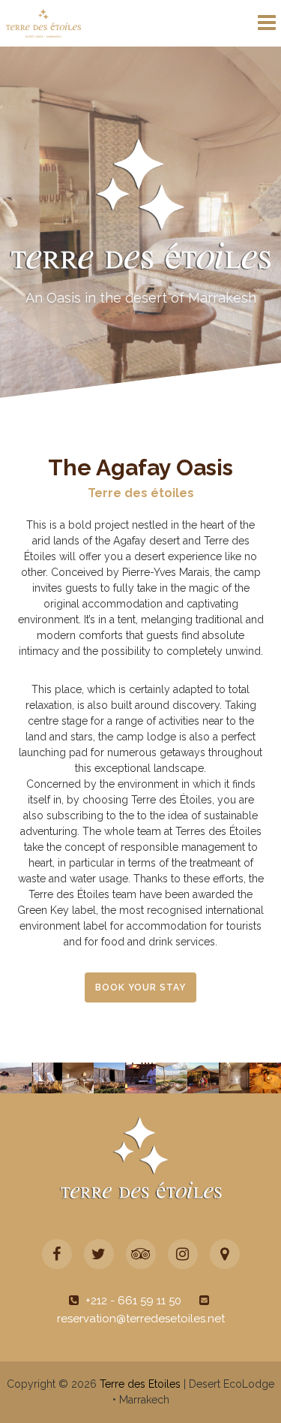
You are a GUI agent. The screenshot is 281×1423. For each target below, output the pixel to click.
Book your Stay (140, 987)
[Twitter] (99, 1254)
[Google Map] (225, 1254)
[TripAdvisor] (141, 1254)
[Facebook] (57, 1254)
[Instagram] (183, 1254)
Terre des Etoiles (140, 1384)
